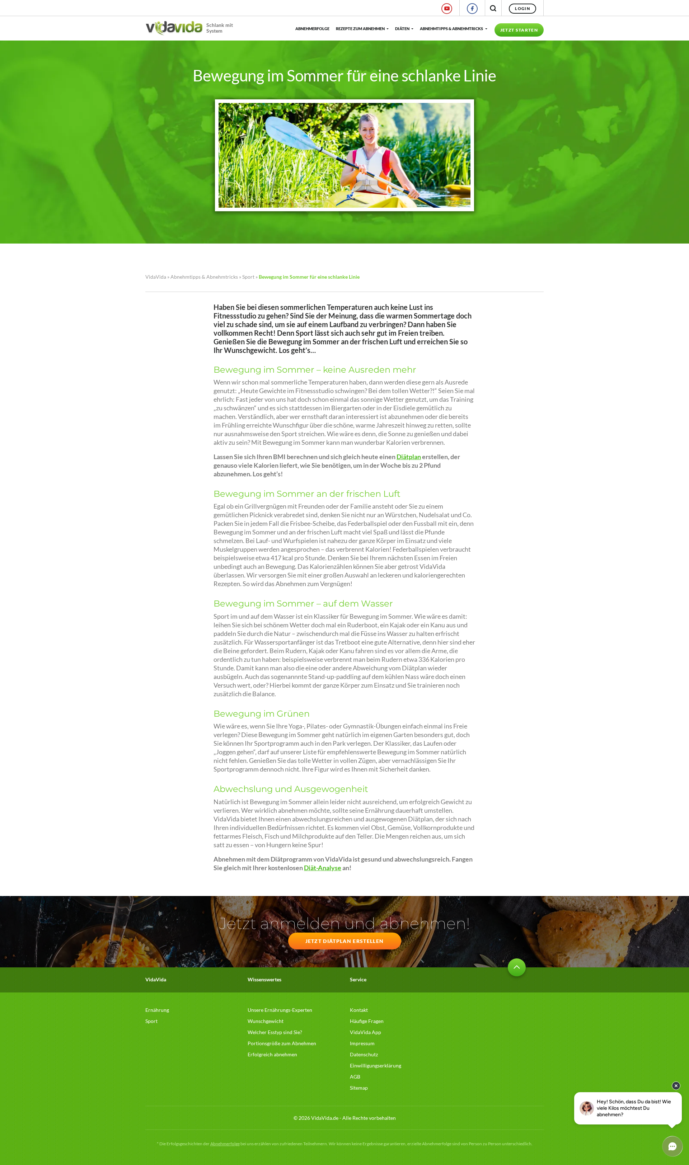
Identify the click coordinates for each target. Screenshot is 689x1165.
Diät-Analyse (322, 868)
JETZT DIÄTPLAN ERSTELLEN (344, 941)
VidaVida (155, 277)
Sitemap (359, 1088)
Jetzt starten (519, 30)
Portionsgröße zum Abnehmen (282, 1043)
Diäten (402, 28)
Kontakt (359, 1010)
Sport (248, 277)
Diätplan (409, 457)
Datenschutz (364, 1054)
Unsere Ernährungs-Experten (280, 1010)
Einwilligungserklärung (375, 1065)
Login (522, 8)
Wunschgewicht (265, 1021)
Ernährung (157, 1010)
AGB (355, 1077)
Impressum (362, 1043)
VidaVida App (365, 1032)
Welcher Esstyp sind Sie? (275, 1032)
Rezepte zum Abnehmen (360, 28)
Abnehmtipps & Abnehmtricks (451, 28)
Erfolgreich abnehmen (272, 1054)
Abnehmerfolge (312, 28)
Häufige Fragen (367, 1021)
